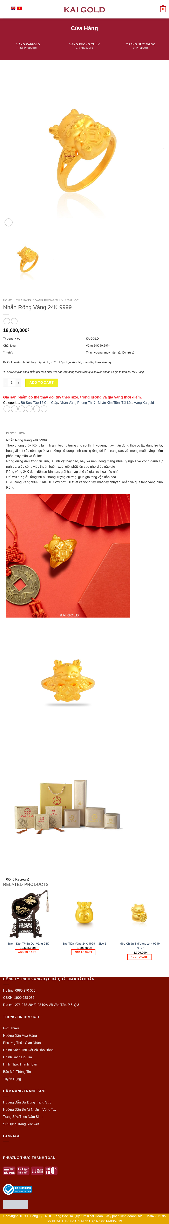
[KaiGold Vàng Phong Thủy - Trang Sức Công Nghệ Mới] (84, 9)
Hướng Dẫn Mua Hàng (20, 1035)
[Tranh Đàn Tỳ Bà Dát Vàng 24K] (28, 913)
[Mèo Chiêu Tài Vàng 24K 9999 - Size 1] (141, 913)
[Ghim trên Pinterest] (36, 408)
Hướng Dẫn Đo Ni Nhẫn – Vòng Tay (29, 1109)
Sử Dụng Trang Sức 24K (21, 1124)
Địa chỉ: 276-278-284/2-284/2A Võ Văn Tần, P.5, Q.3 (41, 1005)
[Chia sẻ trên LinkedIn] (44, 408)
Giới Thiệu (11, 1028)
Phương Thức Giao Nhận (22, 1043)
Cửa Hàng (23, 300)
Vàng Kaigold (144, 402)
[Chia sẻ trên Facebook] (14, 408)
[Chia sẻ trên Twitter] (21, 408)
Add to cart (41, 382)
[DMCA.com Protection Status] (15, 1204)
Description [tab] (15, 433)
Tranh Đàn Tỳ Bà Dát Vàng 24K (28, 943)
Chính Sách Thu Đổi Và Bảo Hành (28, 1050)
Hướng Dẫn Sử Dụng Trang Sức (27, 1102)
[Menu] (5, 9)
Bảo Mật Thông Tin (17, 1072)
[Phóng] (9, 222)
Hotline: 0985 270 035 (19, 990)
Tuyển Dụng (12, 1079)
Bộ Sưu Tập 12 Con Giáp (39, 402)
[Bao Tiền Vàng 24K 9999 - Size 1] (84, 913)
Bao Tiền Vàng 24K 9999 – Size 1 (84, 943)
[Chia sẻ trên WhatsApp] (7, 408)
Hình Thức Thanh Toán (20, 1064)
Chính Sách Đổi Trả (17, 1057)
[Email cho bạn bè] (29, 408)
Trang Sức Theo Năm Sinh (22, 1116)
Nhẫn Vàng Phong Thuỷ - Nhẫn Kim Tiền (90, 402)
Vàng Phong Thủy (49, 300)
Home (7, 300)
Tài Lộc (73, 300)
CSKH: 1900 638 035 (18, 997)
